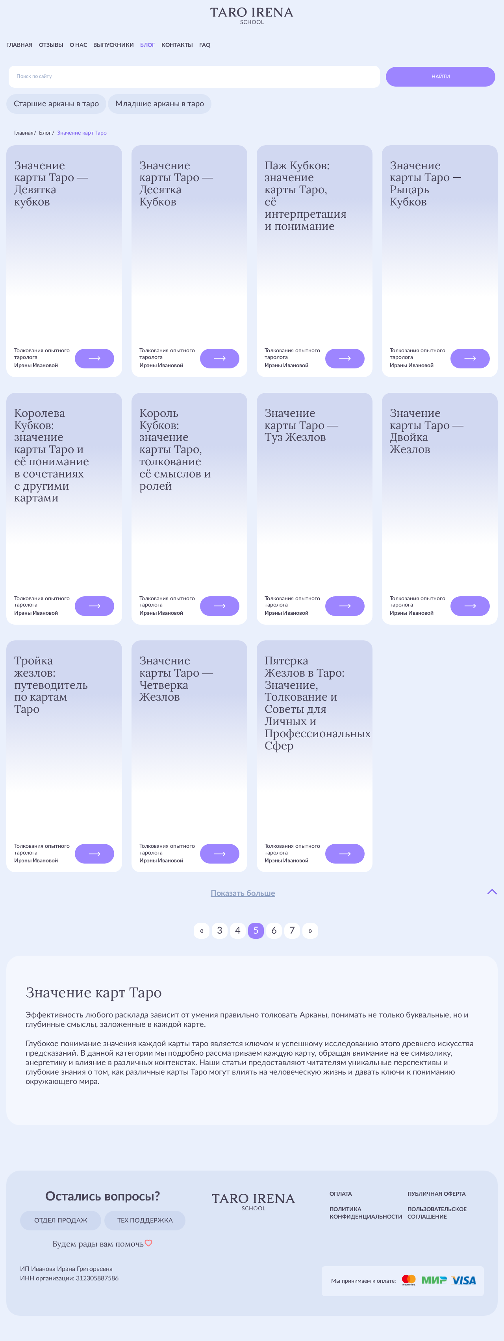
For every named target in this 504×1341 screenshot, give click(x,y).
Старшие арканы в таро (56, 104)
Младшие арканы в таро (159, 104)
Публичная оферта (437, 1194)
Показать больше (243, 893)
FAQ (204, 45)
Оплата (341, 1194)
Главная (19, 45)
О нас (78, 45)
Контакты (177, 45)
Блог (147, 45)
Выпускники (113, 45)
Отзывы (51, 45)
